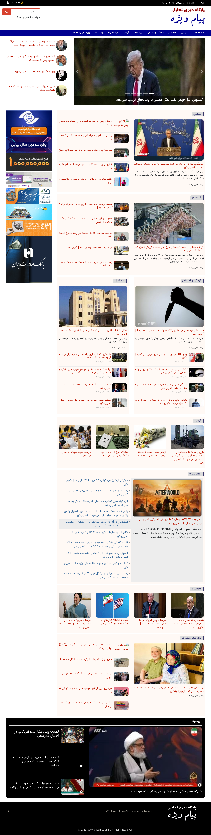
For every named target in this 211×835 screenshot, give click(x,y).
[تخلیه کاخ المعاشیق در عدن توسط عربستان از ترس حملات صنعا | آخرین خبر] (93, 307)
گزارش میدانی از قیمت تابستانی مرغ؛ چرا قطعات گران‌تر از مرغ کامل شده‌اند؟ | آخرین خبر (169, 249)
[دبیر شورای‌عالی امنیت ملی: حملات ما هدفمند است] (64, 90)
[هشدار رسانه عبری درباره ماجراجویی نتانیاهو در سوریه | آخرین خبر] (187, 605)
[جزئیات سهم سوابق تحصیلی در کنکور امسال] (75, 437)
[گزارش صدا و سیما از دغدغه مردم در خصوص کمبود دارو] (150, 437)
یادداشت (99, 33)
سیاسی (184, 33)
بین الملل (138, 33)
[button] (77, 71)
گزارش (126, 33)
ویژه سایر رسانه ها (81, 33)
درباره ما (201, 3)
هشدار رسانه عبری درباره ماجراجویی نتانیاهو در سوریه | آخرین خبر (188, 624)
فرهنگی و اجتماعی (155, 33)
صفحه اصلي (147, 811)
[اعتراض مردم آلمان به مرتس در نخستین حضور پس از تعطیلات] (64, 60)
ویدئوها (196, 721)
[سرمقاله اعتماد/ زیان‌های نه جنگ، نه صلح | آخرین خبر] (112, 605)
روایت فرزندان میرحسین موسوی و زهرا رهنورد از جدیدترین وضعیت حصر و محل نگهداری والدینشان (139, 98)
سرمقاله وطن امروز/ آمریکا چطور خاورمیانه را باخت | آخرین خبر (152, 624)
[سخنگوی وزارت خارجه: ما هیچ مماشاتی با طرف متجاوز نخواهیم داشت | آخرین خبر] (169, 140)
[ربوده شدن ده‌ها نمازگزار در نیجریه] (64, 75)
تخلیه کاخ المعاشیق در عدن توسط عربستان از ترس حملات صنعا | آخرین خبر (93, 332)
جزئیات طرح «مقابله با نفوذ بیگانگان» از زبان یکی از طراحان (113, 454)
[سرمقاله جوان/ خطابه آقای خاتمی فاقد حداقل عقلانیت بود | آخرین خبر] (75, 605)
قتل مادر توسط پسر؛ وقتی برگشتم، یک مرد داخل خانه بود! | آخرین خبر (169, 332)
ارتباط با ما (191, 3)
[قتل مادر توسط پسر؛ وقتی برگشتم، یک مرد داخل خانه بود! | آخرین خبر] (169, 307)
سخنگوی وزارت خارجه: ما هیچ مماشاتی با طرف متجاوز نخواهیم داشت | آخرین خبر (169, 166)
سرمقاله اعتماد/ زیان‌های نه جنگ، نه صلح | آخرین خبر (114, 622)
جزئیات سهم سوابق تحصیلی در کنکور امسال (76, 454)
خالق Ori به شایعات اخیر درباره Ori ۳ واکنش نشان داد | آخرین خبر (169, 521)
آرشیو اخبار (166, 3)
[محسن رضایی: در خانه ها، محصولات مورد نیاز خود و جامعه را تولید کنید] (64, 45)
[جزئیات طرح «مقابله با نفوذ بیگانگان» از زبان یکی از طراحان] (112, 437)
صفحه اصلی (198, 33)
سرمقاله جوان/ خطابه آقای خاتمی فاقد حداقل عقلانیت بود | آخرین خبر (75, 624)
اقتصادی (172, 33)
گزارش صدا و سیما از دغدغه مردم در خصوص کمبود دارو (152, 454)
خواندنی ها (113, 33)
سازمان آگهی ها (178, 3)
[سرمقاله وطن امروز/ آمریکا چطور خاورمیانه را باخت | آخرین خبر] (150, 605)
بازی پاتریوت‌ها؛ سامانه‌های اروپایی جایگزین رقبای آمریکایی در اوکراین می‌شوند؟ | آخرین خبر (187, 457)
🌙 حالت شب (17, 2)
